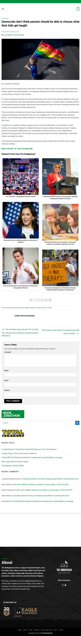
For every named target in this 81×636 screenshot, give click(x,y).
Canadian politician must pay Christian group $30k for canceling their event (50, 479)
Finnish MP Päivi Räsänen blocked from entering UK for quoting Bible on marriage (32, 457)
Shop (55, 630)
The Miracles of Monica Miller (13, 466)
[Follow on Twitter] (65, 585)
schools (49, 307)
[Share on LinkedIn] (50, 300)
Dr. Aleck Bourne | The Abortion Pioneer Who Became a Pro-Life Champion (29, 449)
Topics (61, 630)
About (25, 630)
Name (6, 370)
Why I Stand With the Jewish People (15, 462)
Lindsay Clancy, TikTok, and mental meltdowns (19, 453)
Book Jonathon (46, 630)
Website (7, 390)
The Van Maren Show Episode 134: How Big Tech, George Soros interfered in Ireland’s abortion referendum (20, 332)
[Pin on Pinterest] (46, 300)
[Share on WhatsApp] (31, 300)
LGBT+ (44, 307)
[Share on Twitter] (38, 300)
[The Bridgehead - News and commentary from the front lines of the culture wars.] (40, 9)
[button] (3, 9)
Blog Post (5, 18)
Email (6, 380)
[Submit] (77, 423)
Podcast (36, 630)
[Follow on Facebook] (63, 585)
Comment (8, 352)
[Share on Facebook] (34, 300)
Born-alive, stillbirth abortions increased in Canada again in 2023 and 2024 (41, 484)
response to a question (11, 125)
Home (20, 630)
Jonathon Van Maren (14, 35)
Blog (30, 630)
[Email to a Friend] (42, 300)
